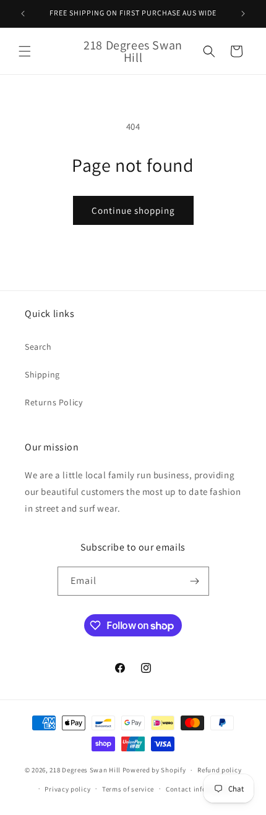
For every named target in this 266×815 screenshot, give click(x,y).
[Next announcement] (243, 13)
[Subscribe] (194, 581)
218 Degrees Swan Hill (85, 770)
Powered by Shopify (154, 770)
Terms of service (128, 789)
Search (38, 346)
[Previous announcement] (22, 13)
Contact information (199, 789)
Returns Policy (53, 402)
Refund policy (219, 770)
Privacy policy (67, 789)
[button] (24, 51)
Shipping (42, 374)
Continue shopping (133, 210)
